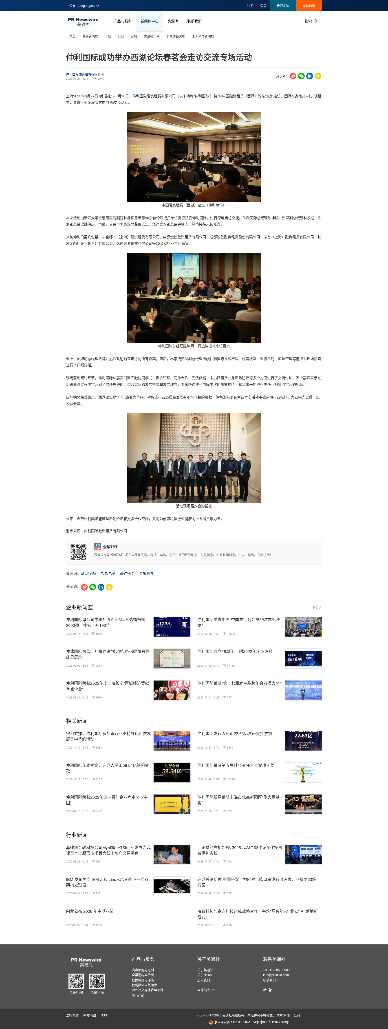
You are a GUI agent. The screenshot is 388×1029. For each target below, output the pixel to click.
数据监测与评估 (143, 980)
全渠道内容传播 (143, 974)
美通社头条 (152, 36)
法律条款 (72, 1015)
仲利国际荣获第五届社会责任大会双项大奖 (235, 765)
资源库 (173, 21)
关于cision (204, 974)
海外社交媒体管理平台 (147, 989)
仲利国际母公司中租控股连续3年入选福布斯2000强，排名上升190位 (105, 622)
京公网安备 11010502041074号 (236, 1022)
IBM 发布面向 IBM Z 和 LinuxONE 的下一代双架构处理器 (107, 882)
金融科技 (146, 573)
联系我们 (194, 21)
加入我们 (203, 980)
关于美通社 (208, 959)
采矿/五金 (127, 573)
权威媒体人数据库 (144, 985)
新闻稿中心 (150, 21)
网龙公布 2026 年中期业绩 (90, 911)
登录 (263, 5)
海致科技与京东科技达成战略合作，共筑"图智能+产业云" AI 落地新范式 (257, 914)
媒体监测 (309, 5)
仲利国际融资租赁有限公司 (85, 74)
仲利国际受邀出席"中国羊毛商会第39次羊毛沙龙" (238, 622)
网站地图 (89, 1015)
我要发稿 (283, 5)
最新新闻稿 (90, 36)
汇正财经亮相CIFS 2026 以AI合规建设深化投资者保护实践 (239, 850)
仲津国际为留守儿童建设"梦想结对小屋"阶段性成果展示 (108, 654)
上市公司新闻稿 (203, 36)
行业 (121, 36)
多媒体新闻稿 (175, 36)
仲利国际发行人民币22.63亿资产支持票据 (234, 733)
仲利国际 (139, 96)
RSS (104, 1015)
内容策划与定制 (143, 970)
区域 (134, 36)
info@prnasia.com (276, 974)
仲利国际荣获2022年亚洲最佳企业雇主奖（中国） (107, 800)
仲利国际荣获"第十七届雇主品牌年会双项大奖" (239, 683)
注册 (250, 5)
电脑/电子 (107, 573)
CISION (281, 1015)
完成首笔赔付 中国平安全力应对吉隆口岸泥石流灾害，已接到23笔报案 (256, 882)
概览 (72, 36)
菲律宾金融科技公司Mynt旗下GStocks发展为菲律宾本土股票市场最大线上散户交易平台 (108, 850)
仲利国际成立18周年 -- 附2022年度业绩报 (234, 651)
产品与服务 (123, 21)
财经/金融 (88, 573)
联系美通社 (274, 959)
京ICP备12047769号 (274, 1022)
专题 (108, 36)
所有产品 (138, 995)
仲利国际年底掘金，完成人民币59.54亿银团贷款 (107, 768)
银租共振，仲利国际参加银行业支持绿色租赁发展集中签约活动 (108, 736)
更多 (315, 607)
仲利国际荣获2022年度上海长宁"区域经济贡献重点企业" (107, 686)
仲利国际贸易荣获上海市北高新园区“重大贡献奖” (238, 800)
